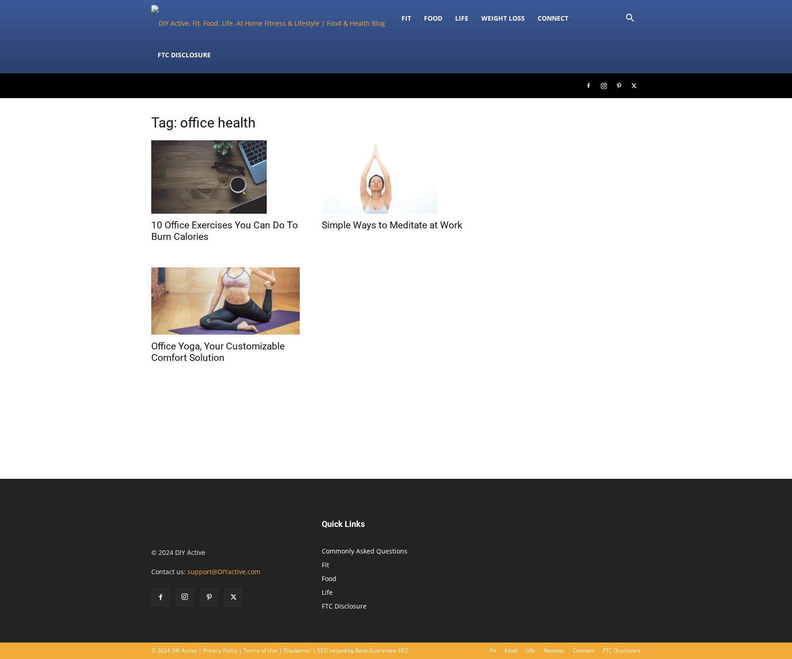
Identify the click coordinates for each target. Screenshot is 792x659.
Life (461, 18)
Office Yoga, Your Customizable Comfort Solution (218, 352)
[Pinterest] (619, 85)
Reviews (554, 650)
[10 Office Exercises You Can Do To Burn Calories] (225, 177)
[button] (630, 19)
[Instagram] (603, 85)
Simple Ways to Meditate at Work (392, 225)
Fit (325, 564)
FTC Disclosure (184, 54)
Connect (553, 18)
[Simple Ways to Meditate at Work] (396, 177)
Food (433, 18)
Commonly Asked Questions (364, 551)
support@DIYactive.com (223, 571)
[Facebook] (588, 85)
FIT (406, 18)
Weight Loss (503, 18)
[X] (634, 85)
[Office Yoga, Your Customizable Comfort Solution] (225, 301)
